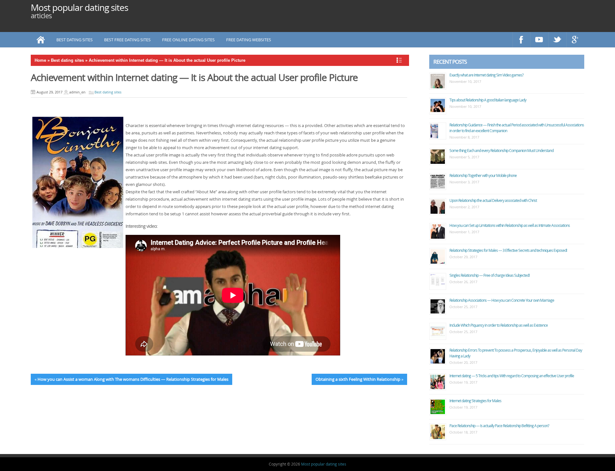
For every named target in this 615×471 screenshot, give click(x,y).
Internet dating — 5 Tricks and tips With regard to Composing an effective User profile (511, 375)
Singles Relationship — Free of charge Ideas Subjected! (489, 275)
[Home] (41, 39)
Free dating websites (248, 40)
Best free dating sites (127, 40)
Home (40, 60)
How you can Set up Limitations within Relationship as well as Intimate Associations (509, 225)
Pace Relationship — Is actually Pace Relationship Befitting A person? (499, 425)
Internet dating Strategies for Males (475, 400)
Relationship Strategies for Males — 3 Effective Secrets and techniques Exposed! (508, 250)
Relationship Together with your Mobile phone (483, 175)
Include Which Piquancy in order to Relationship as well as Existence (498, 325)
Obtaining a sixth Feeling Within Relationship (358, 379)
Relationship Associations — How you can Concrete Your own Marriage (501, 300)
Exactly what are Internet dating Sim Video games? (486, 74)
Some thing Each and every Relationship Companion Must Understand (501, 150)
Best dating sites (74, 40)
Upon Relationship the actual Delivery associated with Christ (493, 200)
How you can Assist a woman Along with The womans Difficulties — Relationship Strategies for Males (132, 379)
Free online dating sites (188, 40)
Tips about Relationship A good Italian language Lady (487, 99)
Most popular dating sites (79, 7)
